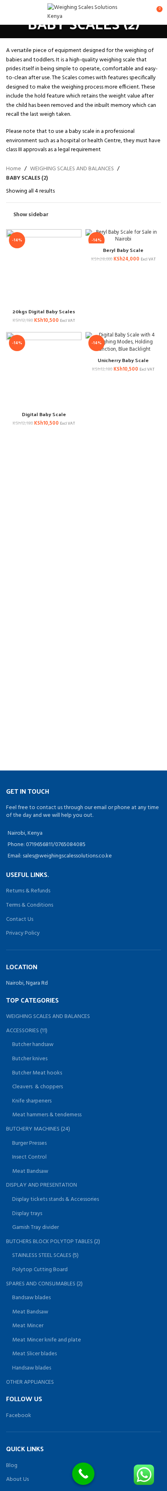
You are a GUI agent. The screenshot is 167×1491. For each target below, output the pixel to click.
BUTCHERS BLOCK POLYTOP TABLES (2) (53, 1242)
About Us (17, 1480)
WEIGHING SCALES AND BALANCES (72, 169)
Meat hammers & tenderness (46, 1115)
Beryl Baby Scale (123, 249)
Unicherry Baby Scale (123, 360)
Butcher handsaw (33, 1045)
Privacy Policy (23, 933)
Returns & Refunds (28, 891)
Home (13, 169)
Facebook (18, 1415)
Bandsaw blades (31, 1298)
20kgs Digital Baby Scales (44, 311)
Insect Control (29, 1157)
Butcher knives (29, 1059)
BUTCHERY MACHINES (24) (38, 1129)
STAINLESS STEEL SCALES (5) (45, 1256)
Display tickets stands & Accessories (55, 1200)
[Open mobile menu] (9, 12)
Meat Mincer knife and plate (46, 1340)
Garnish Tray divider (35, 1228)
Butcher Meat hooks (37, 1073)
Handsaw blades (31, 1368)
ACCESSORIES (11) (26, 1031)
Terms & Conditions (29, 905)
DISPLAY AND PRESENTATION (41, 1185)
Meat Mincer (27, 1326)
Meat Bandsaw (30, 1172)
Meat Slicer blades (34, 1354)
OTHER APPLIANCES (30, 1382)
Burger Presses (29, 1143)
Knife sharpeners (31, 1101)
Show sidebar (31, 214)
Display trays (27, 1214)
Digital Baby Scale (44, 414)
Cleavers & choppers (37, 1087)
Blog (11, 1466)
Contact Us (19, 919)
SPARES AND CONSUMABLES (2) (44, 1284)
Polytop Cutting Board (40, 1270)
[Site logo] (83, 12)
